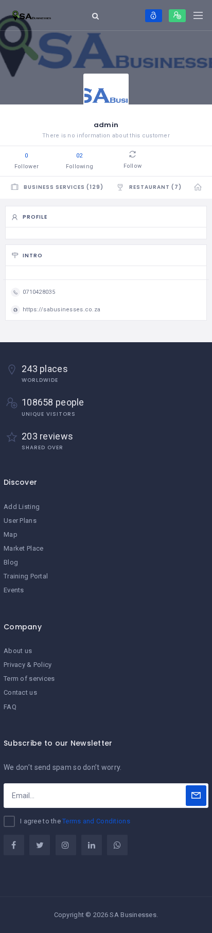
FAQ (10, 707)
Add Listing (22, 506)
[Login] (153, 15)
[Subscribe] (196, 795)
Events (14, 590)
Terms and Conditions (96, 821)
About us (18, 651)
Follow (132, 166)
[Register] (177, 15)
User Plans (20, 520)
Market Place (23, 548)
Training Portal (26, 576)
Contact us (20, 692)
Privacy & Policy (27, 664)
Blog (11, 562)
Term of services (29, 678)
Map (10, 534)
